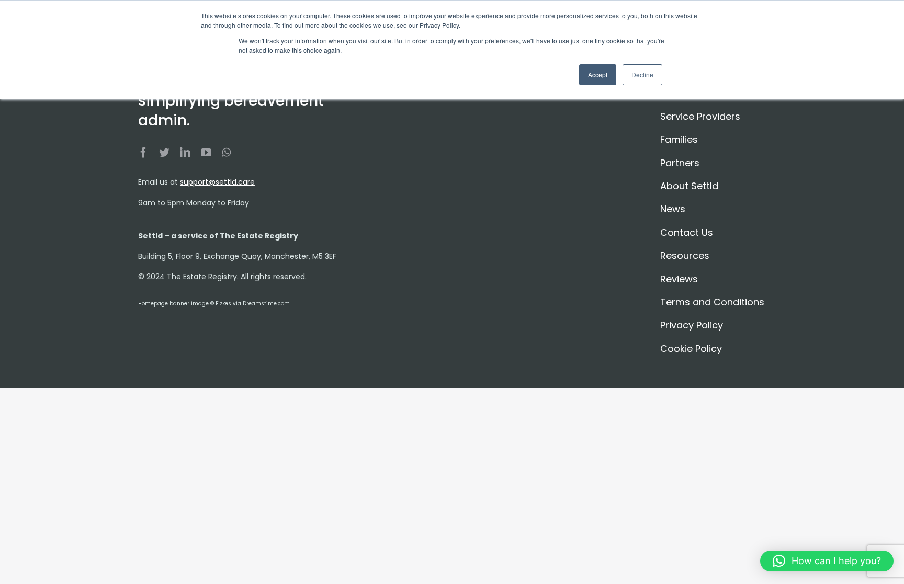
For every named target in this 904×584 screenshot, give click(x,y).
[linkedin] (185, 152)
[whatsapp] (226, 152)
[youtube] (206, 152)
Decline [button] (642, 74)
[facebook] (143, 152)
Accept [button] (597, 74)
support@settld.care (217, 182)
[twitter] (164, 152)
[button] (827, 561)
